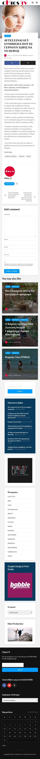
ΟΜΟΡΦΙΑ (7, 36)
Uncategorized (13, 509)
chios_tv (9, 55)
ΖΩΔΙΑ (10, 526)
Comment (7, 214)
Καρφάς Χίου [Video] (14, 422)
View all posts (9, 183)
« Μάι (4, 745)
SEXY (9, 501)
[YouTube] (9, 685)
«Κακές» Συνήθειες (11, 156)
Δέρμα (28, 156)
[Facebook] (4, 685)
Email (6, 247)
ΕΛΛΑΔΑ (11, 522)
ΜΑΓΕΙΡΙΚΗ (12, 535)
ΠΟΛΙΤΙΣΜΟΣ (15, 319)
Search (20, 391)
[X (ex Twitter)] (14, 685)
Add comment (29, 55)
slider (8, 286)
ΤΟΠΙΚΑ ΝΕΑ (15, 286)
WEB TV (10, 514)
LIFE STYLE (11, 497)
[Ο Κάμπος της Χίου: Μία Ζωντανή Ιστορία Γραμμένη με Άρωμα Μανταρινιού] (20, 331)
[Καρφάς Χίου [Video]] (20, 364)
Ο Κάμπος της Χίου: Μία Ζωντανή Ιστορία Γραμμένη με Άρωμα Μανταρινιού (18, 416)
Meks (21, 754)
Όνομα (6, 239)
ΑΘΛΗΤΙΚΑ (11, 518)
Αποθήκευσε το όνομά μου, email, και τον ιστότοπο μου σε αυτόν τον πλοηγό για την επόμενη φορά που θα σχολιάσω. (18, 264)
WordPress (33, 754)
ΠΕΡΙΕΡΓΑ (11, 543)
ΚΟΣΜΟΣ (11, 531)
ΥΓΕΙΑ (10, 556)
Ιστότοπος (6, 254)
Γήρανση (21, 156)
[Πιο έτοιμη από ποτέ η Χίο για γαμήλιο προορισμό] (20, 298)
